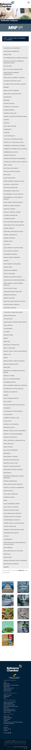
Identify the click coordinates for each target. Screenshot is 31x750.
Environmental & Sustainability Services (13, 198)
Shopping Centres (9, 497)
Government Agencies (10, 254)
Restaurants (7, 472)
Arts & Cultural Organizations (13, 69)
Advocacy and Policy (8, 717)
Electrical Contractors (11, 184)
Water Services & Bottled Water (13, 551)
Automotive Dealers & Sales (12, 81)
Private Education (9, 427)
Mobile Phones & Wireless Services (14, 361)
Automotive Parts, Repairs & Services (15, 84)
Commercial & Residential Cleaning (14, 145)
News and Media (7, 719)
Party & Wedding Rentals (11, 398)
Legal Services (8, 325)
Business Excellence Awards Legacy (11, 706)
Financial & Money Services (12, 205)
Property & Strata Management (13, 434)
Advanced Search (13, 38)
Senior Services (8, 490)
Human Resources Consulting (13, 291)
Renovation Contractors (11, 460)
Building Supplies (9, 103)
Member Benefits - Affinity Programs (11, 685)
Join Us (5, 682)
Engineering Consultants (11, 191)
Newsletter (6, 720)
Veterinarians (8, 539)
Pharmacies (7, 408)
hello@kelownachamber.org (20, 741)
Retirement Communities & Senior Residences (14, 476)
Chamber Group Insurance (9, 688)
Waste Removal (8, 547)
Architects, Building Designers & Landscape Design (14, 62)
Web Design (7, 554)
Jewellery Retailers (10, 315)
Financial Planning (9, 209)
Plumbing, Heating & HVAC (11, 417)
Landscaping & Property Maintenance (15, 322)
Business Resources (8, 689)
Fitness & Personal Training (12, 212)
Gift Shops (7, 244)
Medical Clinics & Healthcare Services (15, 351)
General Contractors (10, 234)
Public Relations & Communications (14, 440)
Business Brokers (9, 110)
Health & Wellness (9, 273)
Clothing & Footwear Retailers (13, 139)
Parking (6, 395)
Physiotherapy (8, 414)
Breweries (7, 100)
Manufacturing (8, 335)
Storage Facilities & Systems (12, 516)
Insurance (7, 639)
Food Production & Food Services (14, 225)
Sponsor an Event (7, 712)
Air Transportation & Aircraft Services (15, 57)
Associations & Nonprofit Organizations (11, 73)
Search (5, 38)
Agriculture (7, 54)
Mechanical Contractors (11, 344)
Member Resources (7, 691)
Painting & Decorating (10, 392)
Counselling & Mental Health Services (15, 161)
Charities (6, 123)
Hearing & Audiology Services (13, 277)
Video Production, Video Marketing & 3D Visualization (15, 543)
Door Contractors (9, 178)
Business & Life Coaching (11, 106)
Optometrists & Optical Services (13, 388)
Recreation (7, 453)
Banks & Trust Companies (11, 90)
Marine (6, 338)
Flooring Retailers (9, 218)
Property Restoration (10, 437)
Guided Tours (8, 267)
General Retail (8, 241)
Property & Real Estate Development (15, 430)
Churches (7, 132)
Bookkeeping (7, 97)
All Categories (8, 39)
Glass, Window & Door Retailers (13, 247)
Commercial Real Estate (11, 152)
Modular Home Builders (11, 364)
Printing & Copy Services (11, 424)
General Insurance (9, 238)
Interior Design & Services (12, 304)
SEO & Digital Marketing (11, 494)
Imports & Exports (9, 298)
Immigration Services (10, 295)
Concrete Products (10, 155)
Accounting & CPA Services (12, 48)
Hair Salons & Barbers (10, 270)
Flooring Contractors (10, 215)
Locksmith (7, 331)
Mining (6, 357)
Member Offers (7, 686)
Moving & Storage (9, 375)
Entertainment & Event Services (13, 194)
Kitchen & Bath (8, 319)
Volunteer (6, 730)
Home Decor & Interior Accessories (14, 280)
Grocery (6, 260)
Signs (5, 500)
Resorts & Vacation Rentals (12, 466)
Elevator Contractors (10, 187)
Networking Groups (10, 382)
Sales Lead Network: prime (9, 709)
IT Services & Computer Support (13, 312)
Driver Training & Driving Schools (14, 181)
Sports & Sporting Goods (11, 510)
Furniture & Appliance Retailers (13, 231)
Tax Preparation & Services (12, 520)
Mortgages (7, 367)
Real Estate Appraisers (10, 450)
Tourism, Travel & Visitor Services (14, 523)
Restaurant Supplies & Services (13, 469)
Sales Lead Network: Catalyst (10, 710)
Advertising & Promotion (11, 51)
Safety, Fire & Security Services (13, 484)
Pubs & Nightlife (9, 443)
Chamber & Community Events (10, 702)
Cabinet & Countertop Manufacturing (15, 116)
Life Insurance (8, 328)
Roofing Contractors (10, 481)
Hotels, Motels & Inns (10, 288)
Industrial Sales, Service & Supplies (14, 301)
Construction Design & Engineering (15, 158)
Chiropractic (8, 129)
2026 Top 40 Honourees (8, 703)
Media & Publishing (9, 348)
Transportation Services (11, 533)
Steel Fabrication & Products (13, 513)
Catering (6, 119)
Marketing (7, 341)
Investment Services (10, 307)
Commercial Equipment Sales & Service (15, 148)
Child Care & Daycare (10, 126)
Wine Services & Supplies (11, 563)
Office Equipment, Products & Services (15, 385)
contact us (21, 570)
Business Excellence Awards (9, 704)
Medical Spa (7, 354)
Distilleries (7, 174)
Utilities (6, 536)
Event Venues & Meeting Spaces (13, 202)
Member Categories (8, 695)
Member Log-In (7, 683)
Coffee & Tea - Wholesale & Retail (14, 142)
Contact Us (8, 626)
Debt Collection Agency (11, 168)
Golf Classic (6, 707)
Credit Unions (8, 165)
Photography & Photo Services (13, 411)
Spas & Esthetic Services (11, 507)
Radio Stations (8, 447)
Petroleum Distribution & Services (14, 404)
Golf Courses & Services (11, 251)
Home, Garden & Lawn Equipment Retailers (13, 284)
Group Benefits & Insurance (12, 264)
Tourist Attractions (10, 526)
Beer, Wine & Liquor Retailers (12, 93)
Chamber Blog (6, 716)
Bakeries (6, 87)
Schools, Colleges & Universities (14, 487)
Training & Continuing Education (14, 529)
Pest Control (8, 401)
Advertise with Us (7, 729)
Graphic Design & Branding (12, 257)
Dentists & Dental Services (12, 171)
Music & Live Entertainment (12, 379)
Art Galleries (8, 66)
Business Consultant (10, 113)
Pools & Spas (7, 421)
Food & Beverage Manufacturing (13, 222)
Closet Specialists (9, 136)
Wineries (6, 567)
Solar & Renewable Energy (12, 503)
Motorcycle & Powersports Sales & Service (14, 371)
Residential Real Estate (11, 463)
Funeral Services (9, 228)
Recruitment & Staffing (11, 456)
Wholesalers (8, 557)
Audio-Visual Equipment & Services (14, 77)
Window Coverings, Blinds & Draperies (15, 560)
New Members (22, 38)
